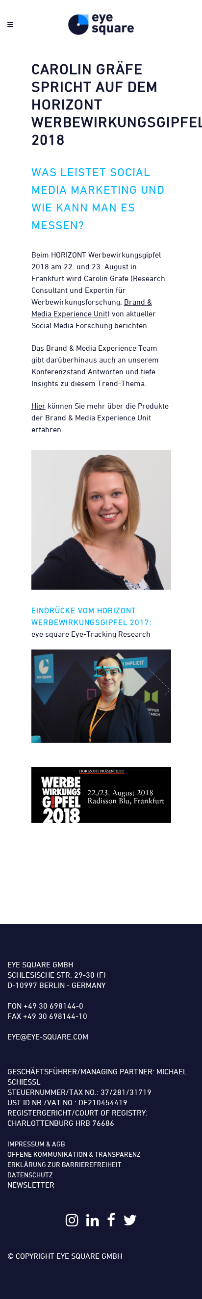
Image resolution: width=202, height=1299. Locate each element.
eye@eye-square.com (47, 1036)
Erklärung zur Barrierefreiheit (64, 1164)
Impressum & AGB (36, 1144)
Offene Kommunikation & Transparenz (74, 1154)
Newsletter (30, 1184)
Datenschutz (30, 1174)
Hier (38, 405)
